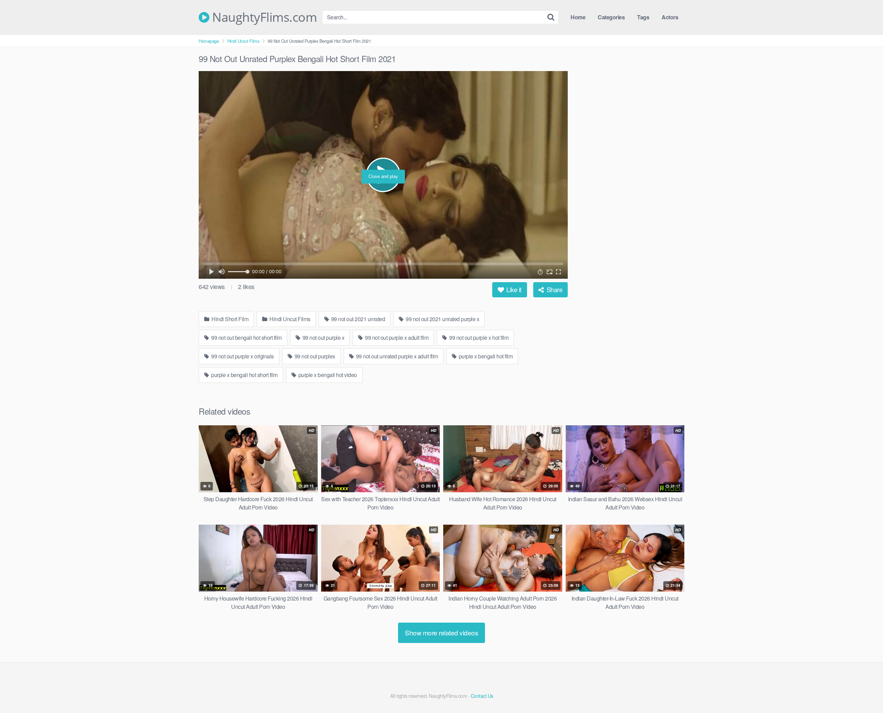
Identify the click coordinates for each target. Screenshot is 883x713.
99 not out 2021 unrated (357, 319)
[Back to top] (864, 691)
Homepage (209, 41)
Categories (611, 17)
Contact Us (482, 695)
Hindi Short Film (229, 319)
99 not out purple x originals (242, 356)
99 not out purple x (322, 337)
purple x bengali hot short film (244, 375)
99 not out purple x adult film (396, 337)
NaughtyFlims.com (263, 17)
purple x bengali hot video (327, 375)
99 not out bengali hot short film (246, 337)
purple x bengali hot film (485, 356)
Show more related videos (441, 632)
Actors (670, 17)
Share (553, 289)
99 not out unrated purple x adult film (396, 356)
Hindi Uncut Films (243, 41)
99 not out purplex (314, 356)
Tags (643, 17)
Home (578, 17)
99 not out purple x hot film (478, 337)
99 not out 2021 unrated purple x (442, 319)
